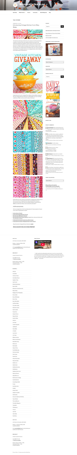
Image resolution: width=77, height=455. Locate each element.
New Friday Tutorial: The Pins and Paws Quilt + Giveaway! (54, 172)
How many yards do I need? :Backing (51, 144)
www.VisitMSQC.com (18, 247)
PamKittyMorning (16, 350)
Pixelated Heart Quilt (49, 131)
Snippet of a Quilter (16, 392)
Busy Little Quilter (16, 301)
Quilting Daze (15, 369)
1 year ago (54, 151)
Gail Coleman (49, 153)
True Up (14, 409)
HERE (32, 224)
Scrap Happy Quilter (16, 381)
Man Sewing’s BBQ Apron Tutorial (20, 215)
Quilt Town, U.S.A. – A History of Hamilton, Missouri (53, 155)
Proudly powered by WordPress (24, 452)
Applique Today (15, 279)
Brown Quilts (15, 294)
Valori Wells (15, 413)
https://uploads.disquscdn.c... (58, 127)
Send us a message (17, 259)
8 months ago (61, 140)
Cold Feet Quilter (16, 303)
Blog (50, 12)
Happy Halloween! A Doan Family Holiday (53, 33)
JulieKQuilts (15, 326)
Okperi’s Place (15, 347)
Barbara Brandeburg (16, 284)
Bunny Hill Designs (16, 296)
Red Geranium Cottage (17, 377)
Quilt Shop (15, 12)
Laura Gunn (15, 333)
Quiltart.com (15, 362)
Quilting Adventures (16, 367)
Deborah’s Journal (16, 307)
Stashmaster (15, 394)
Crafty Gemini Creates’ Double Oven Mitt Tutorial (23, 220)
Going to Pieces (15, 313)
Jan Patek (14, 322)
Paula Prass (15, 356)
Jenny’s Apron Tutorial (17, 213)
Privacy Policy (15, 452)
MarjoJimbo (49, 143)
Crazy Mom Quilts (16, 305)
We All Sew (15, 415)
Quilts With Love (16, 375)
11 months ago (59, 144)
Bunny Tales (15, 299)
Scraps (14, 384)
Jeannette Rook (50, 127)
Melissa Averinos (16, 337)
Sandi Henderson (16, 379)
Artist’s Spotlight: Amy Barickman (52, 37)
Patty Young (15, 354)
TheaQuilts (15, 405)
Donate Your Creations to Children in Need (52, 140)
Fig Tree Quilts (15, 309)
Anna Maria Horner (16, 277)
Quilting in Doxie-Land (17, 371)
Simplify (14, 388)
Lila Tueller (15, 335)
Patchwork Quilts (16, 352)
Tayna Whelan (15, 398)
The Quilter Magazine (16, 403)
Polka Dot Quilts (15, 360)
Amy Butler (15, 273)
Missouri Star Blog (32, 4)
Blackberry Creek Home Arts (18, 288)
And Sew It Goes (16, 275)
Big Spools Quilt (48, 35)
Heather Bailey (15, 318)
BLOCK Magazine (43, 12)
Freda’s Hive (15, 311)
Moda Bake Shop (16, 341)
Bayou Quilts (15, 286)
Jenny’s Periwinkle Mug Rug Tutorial (20, 214)
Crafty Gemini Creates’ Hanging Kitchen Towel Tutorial (24, 221)
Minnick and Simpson (16, 339)
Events (28, 12)
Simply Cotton (15, 390)
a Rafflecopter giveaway (18, 206)
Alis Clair (14, 271)
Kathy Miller (15, 328)
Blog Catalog (15, 290)
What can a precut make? (49, 151)
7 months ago (54, 131)
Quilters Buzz (15, 364)
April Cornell (15, 282)
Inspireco (14, 320)
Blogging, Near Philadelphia (18, 292)
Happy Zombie (15, 316)
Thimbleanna (15, 407)
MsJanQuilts (15, 345)
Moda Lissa (15, 343)
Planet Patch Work (16, 358)
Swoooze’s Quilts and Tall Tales (18, 396)
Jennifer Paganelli (16, 324)
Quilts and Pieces (16, 373)
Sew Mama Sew (16, 386)
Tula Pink (14, 411)
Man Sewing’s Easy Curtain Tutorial (20, 217)
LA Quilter (14, 330)
